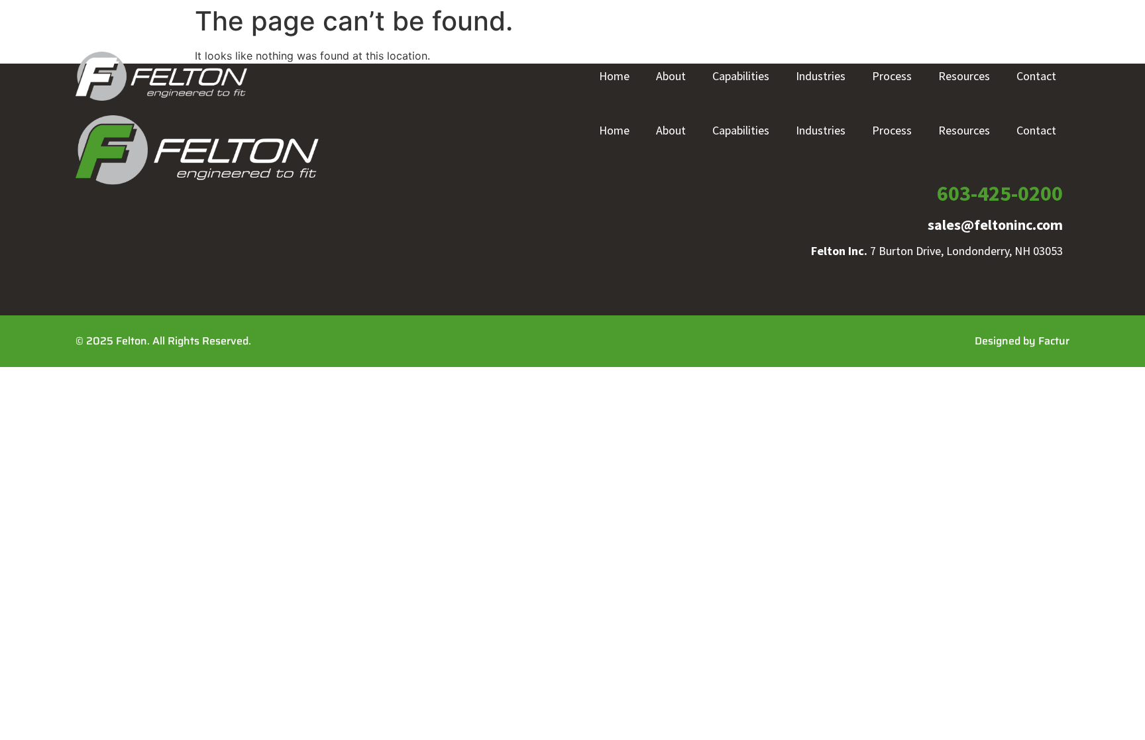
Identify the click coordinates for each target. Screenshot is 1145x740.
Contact (1036, 75)
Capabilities (740, 75)
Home (614, 75)
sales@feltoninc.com (995, 224)
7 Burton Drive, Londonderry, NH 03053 (937, 250)
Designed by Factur (1022, 341)
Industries (820, 75)
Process (892, 75)
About (671, 75)
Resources (964, 75)
